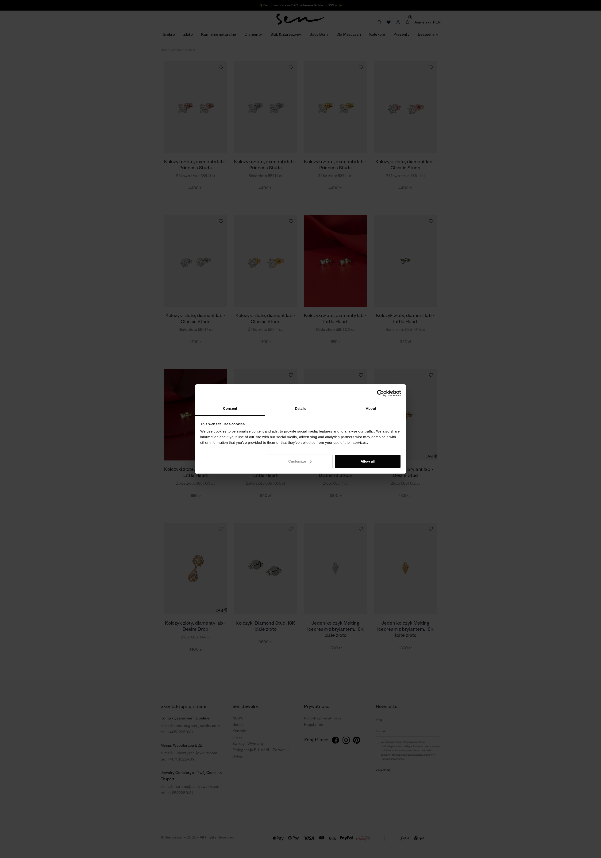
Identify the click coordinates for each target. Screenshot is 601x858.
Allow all (368, 461)
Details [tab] (300, 408)
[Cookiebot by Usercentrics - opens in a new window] (380, 393)
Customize (297, 461)
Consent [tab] (230, 408)
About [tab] (371, 408)
